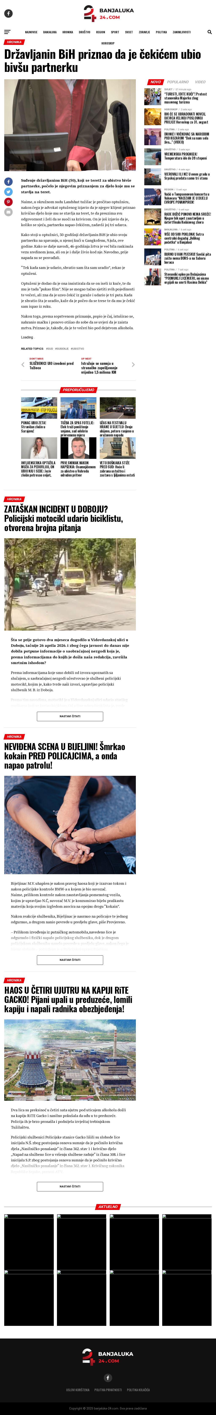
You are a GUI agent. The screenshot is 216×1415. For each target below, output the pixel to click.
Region (100, 32)
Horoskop (108, 43)
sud (50, 349)
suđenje (63, 349)
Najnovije (31, 32)
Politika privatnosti (108, 1390)
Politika (161, 32)
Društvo (84, 32)
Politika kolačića (138, 1390)
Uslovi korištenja (77, 1390)
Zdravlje (144, 32)
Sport (115, 32)
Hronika (67, 32)
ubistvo (78, 349)
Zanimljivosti (182, 32)
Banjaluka (50, 32)
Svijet (129, 32)
